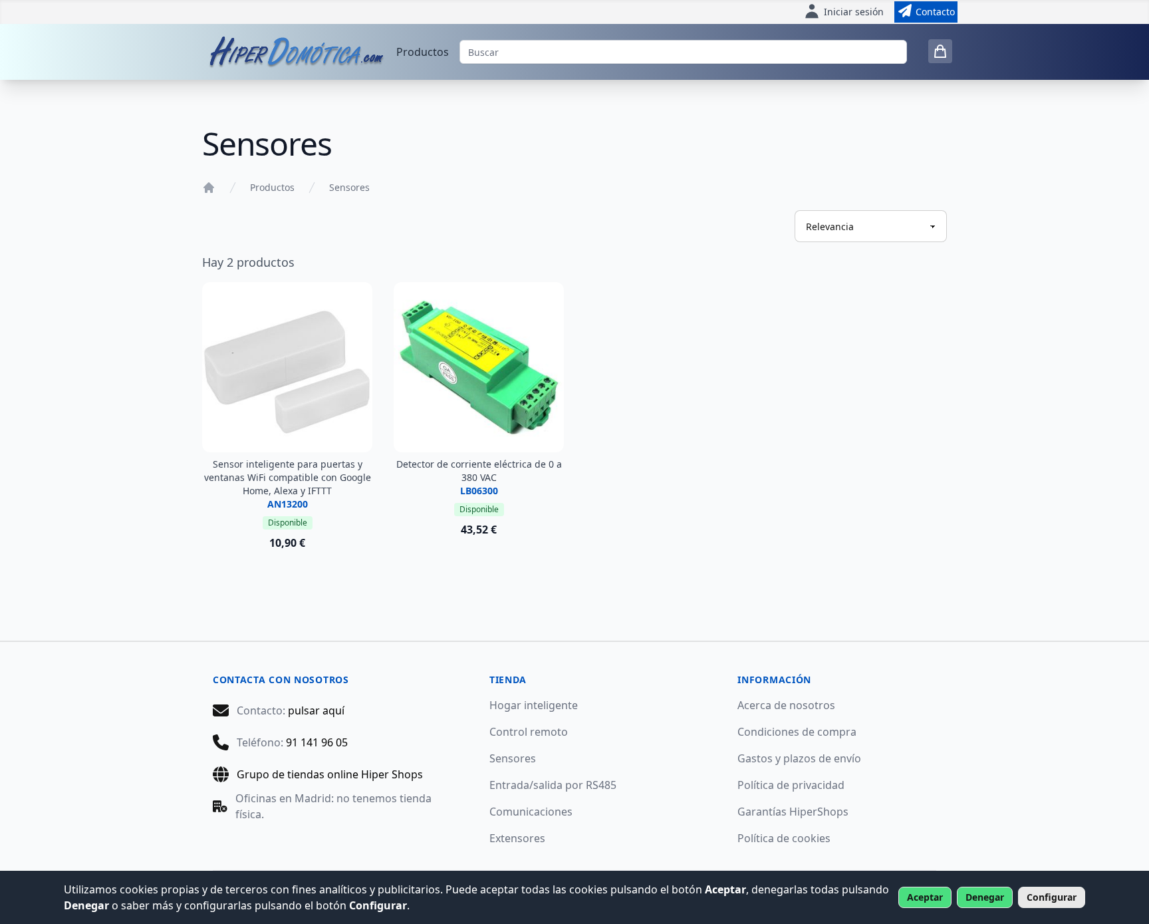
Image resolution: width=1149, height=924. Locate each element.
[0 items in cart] (940, 51)
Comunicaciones (531, 811)
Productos (422, 52)
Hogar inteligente (533, 705)
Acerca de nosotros (786, 705)
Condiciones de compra (796, 731)
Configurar (1052, 897)
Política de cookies (783, 838)
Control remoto (528, 731)
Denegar (984, 897)
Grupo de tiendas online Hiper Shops (330, 774)
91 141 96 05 (317, 742)
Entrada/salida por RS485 (552, 785)
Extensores (517, 838)
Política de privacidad (790, 785)
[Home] (208, 187)
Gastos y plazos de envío (799, 758)
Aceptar (925, 897)
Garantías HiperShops (792, 811)
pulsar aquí (316, 710)
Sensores (349, 187)
